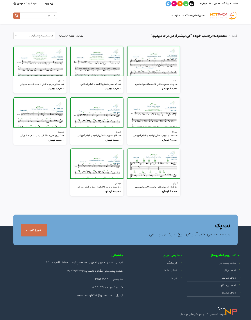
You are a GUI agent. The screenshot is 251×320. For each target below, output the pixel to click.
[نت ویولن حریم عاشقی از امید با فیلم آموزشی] (96, 163)
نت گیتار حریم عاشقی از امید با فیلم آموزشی (156, 187)
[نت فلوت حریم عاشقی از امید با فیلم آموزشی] (96, 112)
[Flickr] (174, 3)
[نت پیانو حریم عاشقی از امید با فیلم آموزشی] (153, 61)
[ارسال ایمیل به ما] (191, 3)
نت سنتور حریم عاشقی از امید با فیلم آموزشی (42, 84)
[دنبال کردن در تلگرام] (168, 3)
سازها (177, 15)
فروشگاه (226, 3)
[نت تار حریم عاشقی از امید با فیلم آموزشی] (96, 61)
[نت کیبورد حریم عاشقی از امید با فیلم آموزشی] (40, 112)
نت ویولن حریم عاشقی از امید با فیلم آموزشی (99, 187)
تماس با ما (214, 3)
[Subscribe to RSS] (180, 3)
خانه (235, 3)
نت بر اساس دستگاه (195, 15)
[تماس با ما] (186, 3)
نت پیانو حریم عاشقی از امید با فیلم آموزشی (156, 84)
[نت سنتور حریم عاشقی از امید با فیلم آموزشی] (40, 61)
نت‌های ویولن (228, 277)
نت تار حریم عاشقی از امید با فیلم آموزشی (100, 84)
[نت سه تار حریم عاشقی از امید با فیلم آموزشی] (153, 112)
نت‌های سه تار (228, 262)
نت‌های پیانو (229, 292)
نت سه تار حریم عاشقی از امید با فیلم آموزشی (155, 135)
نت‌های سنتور (228, 285)
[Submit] (16, 16)
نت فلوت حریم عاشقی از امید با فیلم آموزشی (99, 135)
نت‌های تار (230, 270)
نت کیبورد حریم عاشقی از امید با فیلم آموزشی (42, 135)
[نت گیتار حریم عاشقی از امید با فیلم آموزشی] (153, 163)
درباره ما (203, 3)
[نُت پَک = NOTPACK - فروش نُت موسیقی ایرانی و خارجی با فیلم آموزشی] (224, 16)
